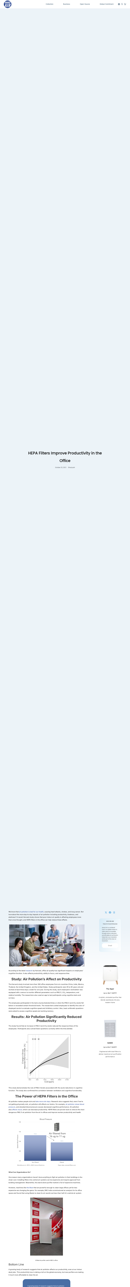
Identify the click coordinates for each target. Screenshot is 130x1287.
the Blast (30, 1188)
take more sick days (43, 1101)
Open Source (85, 4)
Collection (49, 4)
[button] (106, 912)
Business (66, 4)
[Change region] (119, 4)
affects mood (17, 1110)
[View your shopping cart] (125, 4)
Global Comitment (107, 4)
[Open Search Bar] (122, 4)
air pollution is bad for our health (31, 912)
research (29, 971)
